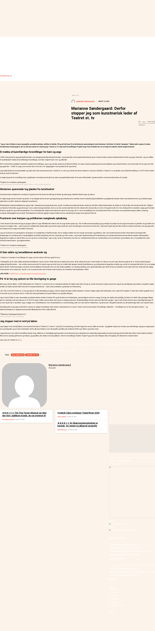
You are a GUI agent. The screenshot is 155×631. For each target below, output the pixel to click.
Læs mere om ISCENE (116, 605)
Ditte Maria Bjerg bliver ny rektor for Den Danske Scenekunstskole (131, 551)
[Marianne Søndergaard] (73, 101)
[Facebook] (3, 136)
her (21, 340)
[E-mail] (22, 136)
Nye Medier (127, 461)
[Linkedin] (16, 136)
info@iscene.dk (114, 589)
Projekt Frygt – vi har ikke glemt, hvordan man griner (27, 273)
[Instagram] (114, 617)
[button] (153, 58)
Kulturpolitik (18, 355)
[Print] (29, 136)
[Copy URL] (35, 136)
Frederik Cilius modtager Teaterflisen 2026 (123, 544)
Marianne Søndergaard (85, 101)
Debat (144, 121)
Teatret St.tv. (32, 355)
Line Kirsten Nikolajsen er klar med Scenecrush (124, 548)
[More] (42, 136)
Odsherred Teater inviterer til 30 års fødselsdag (124, 554)
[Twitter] (9, 136)
